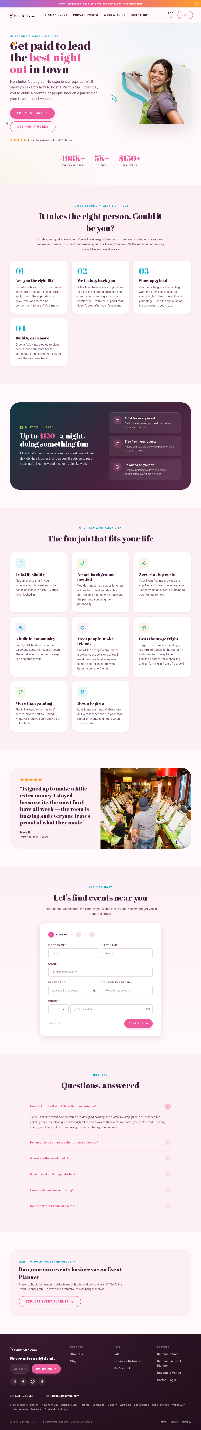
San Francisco (160, 1404)
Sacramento (20, 1409)
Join (185, 15)
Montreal (36, 1409)
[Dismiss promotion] (196, 4)
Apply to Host (30, 113)
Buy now (137, 3)
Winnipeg (125, 1404)
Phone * (53, 1001)
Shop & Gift (140, 15)
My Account (122, 1368)
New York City (50, 1404)
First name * (57, 945)
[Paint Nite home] (21, 15)
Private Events (85, 15)
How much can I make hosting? (52, 1190)
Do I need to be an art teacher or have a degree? (64, 1142)
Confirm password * (117, 982)
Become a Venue (169, 1373)
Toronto (84, 1404)
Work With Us (114, 15)
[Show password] (95, 990)
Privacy (174, 1421)
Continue (136, 1023)
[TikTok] (42, 1381)
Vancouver (178, 1404)
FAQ (116, 1354)
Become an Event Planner (169, 1363)
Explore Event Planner (47, 1301)
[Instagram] (13, 1381)
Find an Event (56, 15)
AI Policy (186, 1421)
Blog (73, 1361)
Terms (163, 1421)
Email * (53, 963)
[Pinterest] (32, 1381)
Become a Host (167, 1354)
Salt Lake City (69, 1404)
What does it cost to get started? (52, 1174)
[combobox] (58, 1009)
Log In (171, 15)
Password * (56, 982)
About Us (76, 1354)
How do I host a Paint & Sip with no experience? (63, 1106)
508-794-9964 (24, 1395)
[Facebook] (23, 1381)
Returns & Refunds (127, 1361)
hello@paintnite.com (65, 1395)
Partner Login (166, 1380)
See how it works (32, 126)
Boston (34, 1404)
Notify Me (44, 1368)
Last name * (111, 945)
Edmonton (98, 1404)
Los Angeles (141, 1404)
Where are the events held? (49, 1158)
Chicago (63, 1409)
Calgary (112, 1404)
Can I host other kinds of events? (53, 1206)
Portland (50, 1409)
